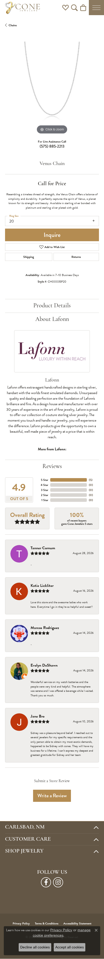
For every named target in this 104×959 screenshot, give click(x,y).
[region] (52, 88)
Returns (76, 257)
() (90, 480)
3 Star (44, 490)
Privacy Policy (61, 930)
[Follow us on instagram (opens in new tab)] (58, 882)
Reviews (52, 466)
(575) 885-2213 (52, 146)
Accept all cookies (69, 947)
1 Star (44, 500)
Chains (13, 25)
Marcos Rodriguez (45, 628)
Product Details (52, 306)
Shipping (28, 257)
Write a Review (52, 795)
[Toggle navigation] (96, 7)
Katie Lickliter (42, 586)
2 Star (44, 495)
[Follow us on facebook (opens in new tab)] (46, 882)
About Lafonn (52, 319)
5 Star (44, 480)
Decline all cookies (35, 947)
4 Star (44, 485)
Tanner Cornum (43, 548)
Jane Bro (37, 716)
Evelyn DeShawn (44, 665)
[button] (65, 8)
